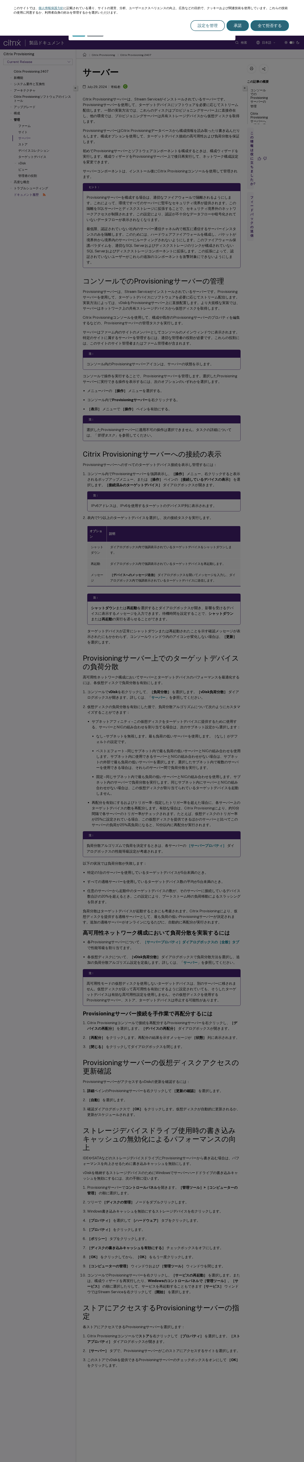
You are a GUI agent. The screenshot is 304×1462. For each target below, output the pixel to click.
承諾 (238, 25)
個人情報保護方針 (51, 8)
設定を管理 (208, 25)
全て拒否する (270, 25)
